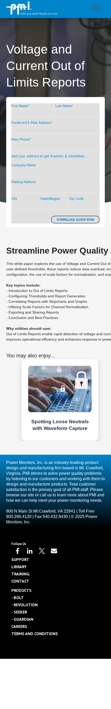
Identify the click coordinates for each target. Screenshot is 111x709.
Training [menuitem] (20, 573)
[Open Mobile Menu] (97, 9)
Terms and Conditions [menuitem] (34, 633)
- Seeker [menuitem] (19, 612)
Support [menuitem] (20, 559)
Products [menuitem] (21, 590)
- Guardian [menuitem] (22, 619)
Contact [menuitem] (20, 581)
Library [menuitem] (19, 566)
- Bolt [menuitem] (17, 597)
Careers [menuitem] (19, 626)
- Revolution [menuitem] (24, 604)
